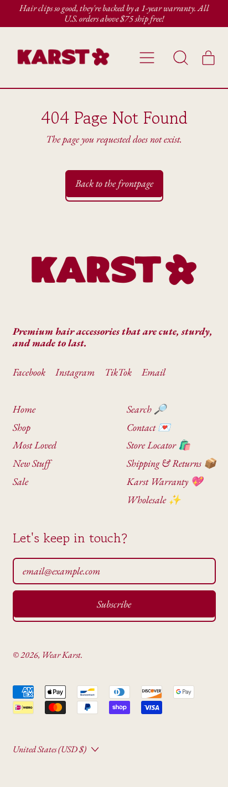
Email (153, 372)
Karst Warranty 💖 (165, 481)
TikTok (118, 372)
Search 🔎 (146, 409)
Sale (20, 481)
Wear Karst (61, 655)
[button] (181, 57)
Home (24, 409)
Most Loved (34, 445)
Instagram (75, 372)
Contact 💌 (148, 427)
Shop (21, 427)
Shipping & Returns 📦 (171, 463)
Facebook (29, 372)
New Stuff (31, 463)
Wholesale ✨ (153, 499)
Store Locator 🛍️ (158, 445)
